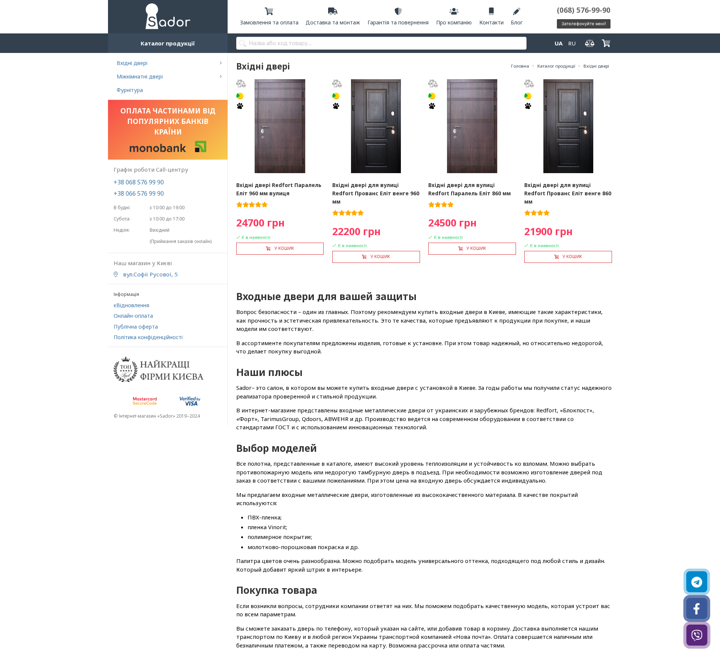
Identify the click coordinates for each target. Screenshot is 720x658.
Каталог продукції (168, 43)
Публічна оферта (136, 326)
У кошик (284, 248)
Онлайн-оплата (133, 315)
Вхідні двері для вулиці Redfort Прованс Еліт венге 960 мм (375, 193)
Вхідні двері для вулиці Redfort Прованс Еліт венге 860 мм (567, 193)
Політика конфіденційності (148, 337)
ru (572, 43)
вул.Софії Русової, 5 (150, 274)
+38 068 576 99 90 (139, 182)
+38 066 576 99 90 (139, 193)
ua (558, 43)
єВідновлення (131, 305)
